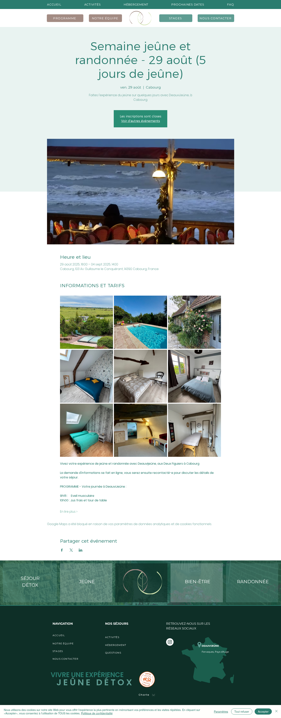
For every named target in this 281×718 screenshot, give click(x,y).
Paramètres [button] (221, 711)
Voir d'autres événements (140, 121)
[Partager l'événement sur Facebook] (62, 550)
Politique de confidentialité (97, 713)
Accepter (263, 711)
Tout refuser (241, 711)
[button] (188, 4)
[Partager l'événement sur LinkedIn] (80, 550)
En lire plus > (68, 512)
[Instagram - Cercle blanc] (170, 642)
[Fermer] (276, 711)
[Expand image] (86, 322)
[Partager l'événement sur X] (71, 550)
